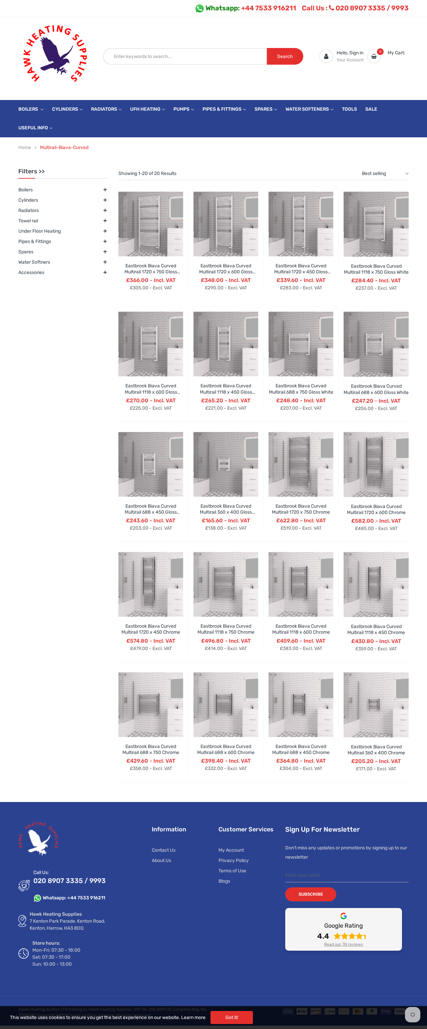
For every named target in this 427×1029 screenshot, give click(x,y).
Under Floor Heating (39, 231)
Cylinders (28, 200)
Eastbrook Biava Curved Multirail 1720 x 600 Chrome (376, 509)
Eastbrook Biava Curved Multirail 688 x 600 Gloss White (376, 389)
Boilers (25, 190)
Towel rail (28, 221)
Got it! (232, 1017)
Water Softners (34, 262)
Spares (25, 252)
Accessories (31, 272)
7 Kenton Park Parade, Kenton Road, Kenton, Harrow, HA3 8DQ (67, 924)
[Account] (326, 56)
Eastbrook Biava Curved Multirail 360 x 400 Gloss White (226, 512)
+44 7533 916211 (250, 8)
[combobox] (185, 56)
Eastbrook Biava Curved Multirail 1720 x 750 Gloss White (150, 272)
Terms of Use (232, 871)
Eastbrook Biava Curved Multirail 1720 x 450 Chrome (150, 629)
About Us (161, 860)
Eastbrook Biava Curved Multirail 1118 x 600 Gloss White (151, 392)
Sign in (356, 53)
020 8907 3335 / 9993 (355, 8)
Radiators (28, 210)
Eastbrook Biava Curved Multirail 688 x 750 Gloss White (301, 389)
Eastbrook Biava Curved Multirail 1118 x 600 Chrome (301, 629)
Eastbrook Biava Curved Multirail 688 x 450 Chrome (301, 749)
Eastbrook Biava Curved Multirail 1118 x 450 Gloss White (226, 392)
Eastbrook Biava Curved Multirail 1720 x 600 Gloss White (226, 272)
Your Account (350, 59)
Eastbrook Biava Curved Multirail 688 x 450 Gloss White (151, 512)
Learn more (193, 1017)
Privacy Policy (234, 860)
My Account (231, 850)
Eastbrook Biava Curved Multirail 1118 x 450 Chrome (376, 629)
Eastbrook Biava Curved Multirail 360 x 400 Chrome (376, 750)
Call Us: (41, 872)
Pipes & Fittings (34, 241)
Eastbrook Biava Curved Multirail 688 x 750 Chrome (150, 749)
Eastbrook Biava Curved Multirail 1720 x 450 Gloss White (301, 272)
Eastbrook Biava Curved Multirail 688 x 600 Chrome (226, 749)
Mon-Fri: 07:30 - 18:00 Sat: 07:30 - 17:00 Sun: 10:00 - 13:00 (56, 957)
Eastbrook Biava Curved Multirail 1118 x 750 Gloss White (376, 269)
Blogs (224, 881)
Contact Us (163, 850)
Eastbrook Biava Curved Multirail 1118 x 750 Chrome (226, 629)
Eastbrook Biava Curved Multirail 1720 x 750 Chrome (301, 509)
